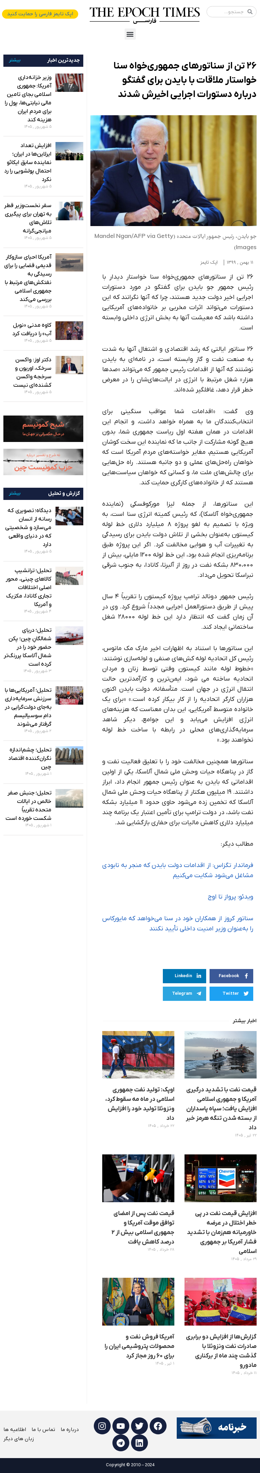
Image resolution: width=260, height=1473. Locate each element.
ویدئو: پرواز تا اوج (230, 897)
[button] (130, 34)
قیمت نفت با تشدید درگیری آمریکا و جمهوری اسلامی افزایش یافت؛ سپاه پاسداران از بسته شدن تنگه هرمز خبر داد (221, 1109)
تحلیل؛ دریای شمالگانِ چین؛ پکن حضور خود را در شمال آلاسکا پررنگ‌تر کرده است (27, 647)
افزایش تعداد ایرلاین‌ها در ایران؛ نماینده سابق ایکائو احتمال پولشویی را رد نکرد (27, 162)
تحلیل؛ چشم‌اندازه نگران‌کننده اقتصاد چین (30, 758)
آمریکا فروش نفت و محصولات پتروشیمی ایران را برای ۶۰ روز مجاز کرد (139, 1346)
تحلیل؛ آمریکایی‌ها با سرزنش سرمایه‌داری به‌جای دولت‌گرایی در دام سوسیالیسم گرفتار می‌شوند (28, 707)
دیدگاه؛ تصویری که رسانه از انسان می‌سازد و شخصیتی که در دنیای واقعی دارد (28, 527)
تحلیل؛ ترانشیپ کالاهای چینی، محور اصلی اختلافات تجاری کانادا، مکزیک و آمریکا (28, 587)
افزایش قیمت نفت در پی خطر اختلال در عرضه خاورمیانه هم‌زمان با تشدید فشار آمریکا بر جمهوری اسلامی (222, 1232)
